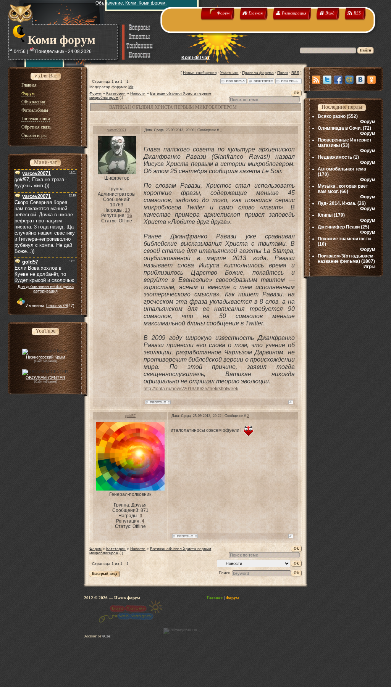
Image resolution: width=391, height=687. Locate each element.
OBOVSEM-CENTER (45, 377)
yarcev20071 (116, 130)
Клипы (325, 215)
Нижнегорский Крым (45, 357)
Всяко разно (332, 116)
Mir (130, 87)
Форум (95, 93)
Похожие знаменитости (344, 238)
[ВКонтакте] (360, 80)
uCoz (106, 636)
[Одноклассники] (371, 80)
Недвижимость (335, 157)
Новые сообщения (200, 73)
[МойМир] (349, 80)
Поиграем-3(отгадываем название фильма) (345, 258)
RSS (295, 73)
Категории (116, 93)
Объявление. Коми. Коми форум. (130, 3)
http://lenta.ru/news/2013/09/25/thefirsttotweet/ (191, 388)
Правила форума (258, 73)
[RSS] (316, 80)
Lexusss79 (56, 305)
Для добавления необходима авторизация (46, 288)
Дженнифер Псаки (339, 227)
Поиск (282, 73)
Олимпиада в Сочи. (340, 128)
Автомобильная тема (342, 169)
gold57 (130, 415)
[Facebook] (338, 80)
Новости (137, 93)
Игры (369, 266)
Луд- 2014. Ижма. (337, 203)
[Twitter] (327, 80)
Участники (229, 73)
